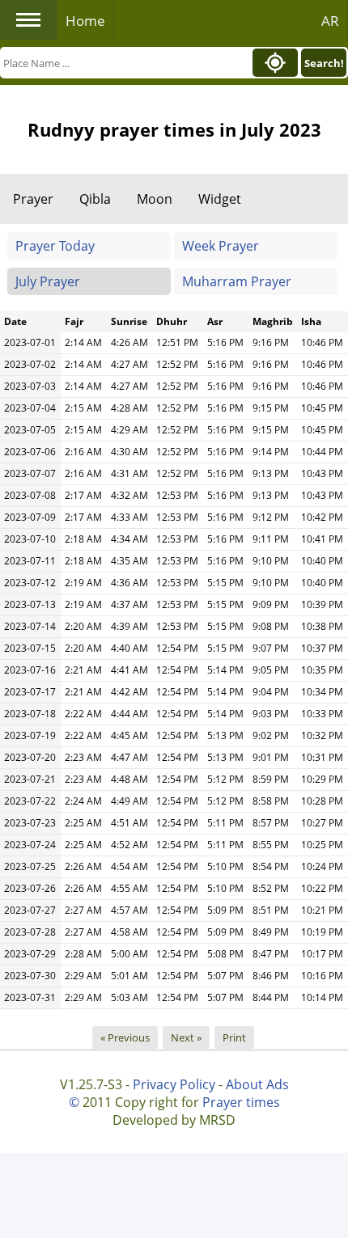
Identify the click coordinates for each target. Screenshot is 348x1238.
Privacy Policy (174, 1084)
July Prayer (47, 281)
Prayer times (241, 1102)
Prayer (33, 199)
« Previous (125, 1037)
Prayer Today (55, 246)
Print (234, 1037)
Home (85, 20)
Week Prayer (220, 246)
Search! (324, 63)
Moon (154, 199)
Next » (186, 1037)
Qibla (95, 199)
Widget (219, 199)
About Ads (257, 1084)
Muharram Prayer (236, 281)
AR (330, 20)
